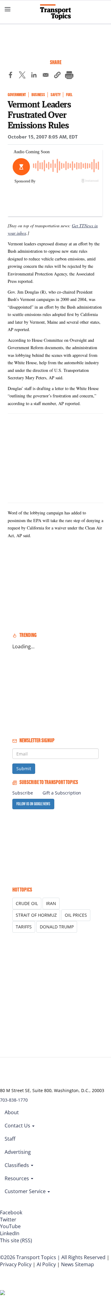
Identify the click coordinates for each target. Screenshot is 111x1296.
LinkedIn (9, 1233)
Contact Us (18, 1125)
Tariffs (24, 927)
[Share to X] (22, 75)
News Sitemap (77, 1264)
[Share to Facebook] (10, 75)
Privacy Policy (15, 1264)
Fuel (69, 94)
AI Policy (46, 1264)
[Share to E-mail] (45, 75)
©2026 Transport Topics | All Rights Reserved (52, 1257)
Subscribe (22, 793)
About (12, 1112)
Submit (23, 768)
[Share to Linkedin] (34, 75)
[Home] (55, 12)
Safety (55, 94)
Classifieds (17, 1165)
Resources (17, 1178)
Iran (51, 903)
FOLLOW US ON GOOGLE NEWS (33, 803)
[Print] (69, 75)
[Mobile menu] (8, 9)
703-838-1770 (14, 1100)
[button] (57, 75)
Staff (10, 1138)
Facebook (11, 1212)
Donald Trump (57, 927)
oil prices (76, 915)
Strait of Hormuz (36, 915)
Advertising (18, 1152)
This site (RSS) (16, 1240)
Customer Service (26, 1191)
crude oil (27, 903)
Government (17, 94)
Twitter (8, 1219)
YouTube (10, 1226)
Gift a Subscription (62, 793)
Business (38, 94)
